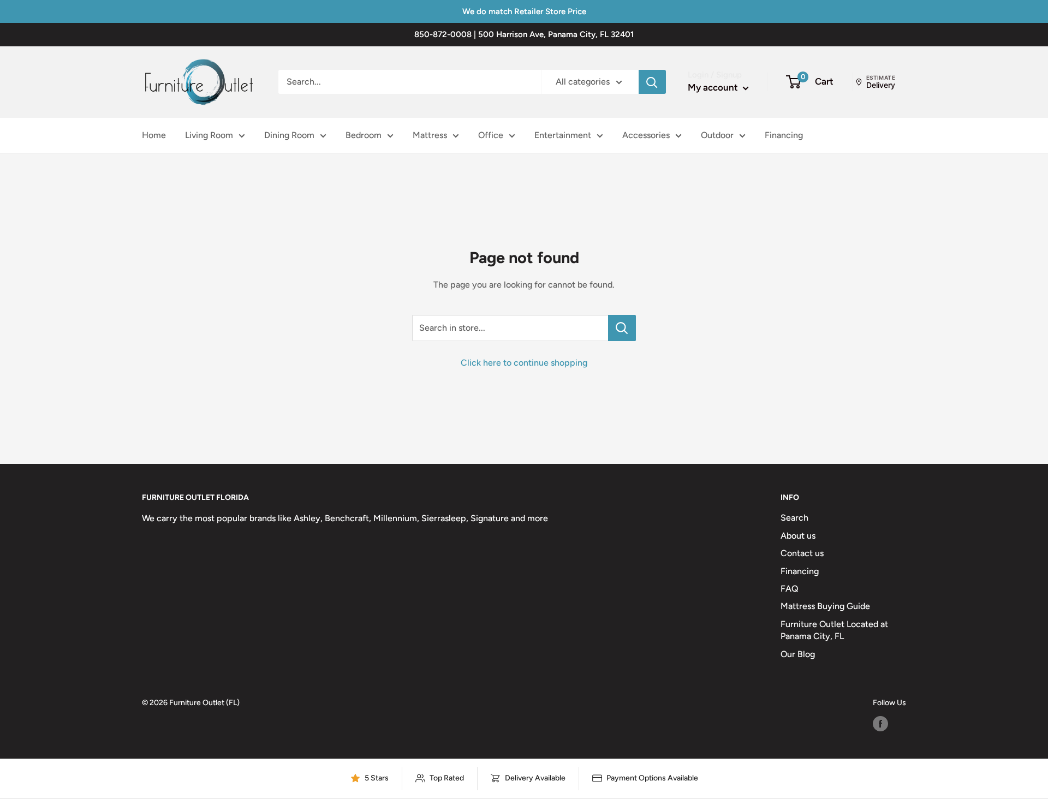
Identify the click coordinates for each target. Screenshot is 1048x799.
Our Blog (798, 654)
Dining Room (289, 135)
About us (798, 535)
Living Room (209, 135)
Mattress (430, 135)
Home (154, 135)
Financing (784, 135)
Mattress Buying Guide (825, 606)
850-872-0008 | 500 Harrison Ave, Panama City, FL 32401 (524, 34)
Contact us (802, 553)
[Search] (652, 82)
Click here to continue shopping (524, 362)
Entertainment (562, 135)
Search (794, 517)
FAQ (790, 588)
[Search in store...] (622, 328)
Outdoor (717, 135)
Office (490, 135)
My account (714, 87)
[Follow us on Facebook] (880, 723)
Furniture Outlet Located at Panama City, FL (834, 630)
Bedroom (364, 135)
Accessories (646, 135)
